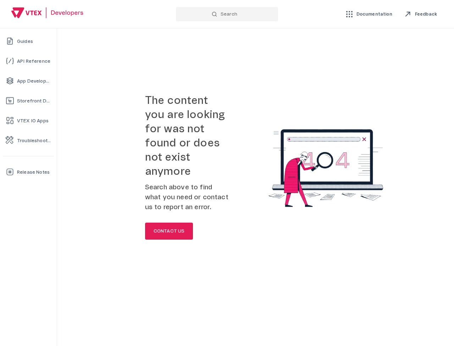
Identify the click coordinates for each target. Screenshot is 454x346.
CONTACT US (169, 231)
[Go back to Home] (47, 13)
